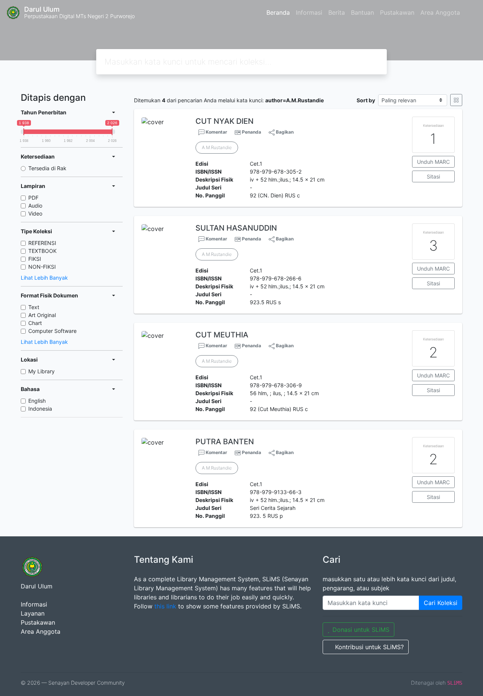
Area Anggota (440, 12)
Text (33, 307)
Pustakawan (397, 12)
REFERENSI (42, 243)
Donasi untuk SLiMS (360, 629)
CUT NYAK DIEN (224, 121)
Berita (336, 12)
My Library (41, 371)
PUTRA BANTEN (224, 441)
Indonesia (40, 408)
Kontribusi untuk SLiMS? (369, 647)
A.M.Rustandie (217, 147)
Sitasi (433, 176)
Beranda (278, 12)
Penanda (251, 132)
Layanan (33, 613)
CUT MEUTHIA (221, 334)
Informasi (309, 12)
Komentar (216, 132)
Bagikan (284, 132)
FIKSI (34, 259)
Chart (35, 323)
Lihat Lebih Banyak (44, 277)
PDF (33, 197)
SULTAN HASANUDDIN (236, 228)
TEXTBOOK (42, 251)
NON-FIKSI (42, 266)
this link (165, 606)
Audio (35, 205)
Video (35, 213)
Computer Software (52, 331)
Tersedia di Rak (47, 168)
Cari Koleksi (440, 603)
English (37, 400)
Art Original (42, 315)
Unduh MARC (433, 162)
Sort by (366, 100)
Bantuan (362, 12)
